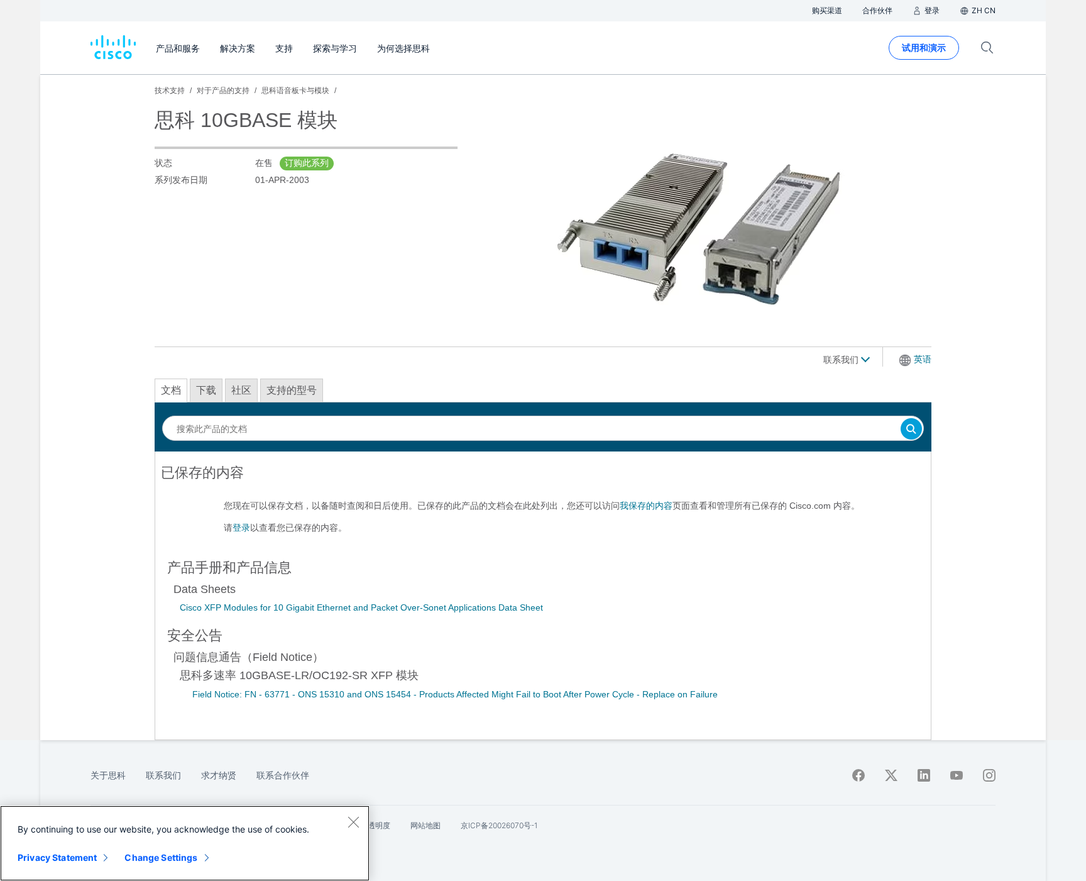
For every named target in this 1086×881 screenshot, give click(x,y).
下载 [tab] (206, 390)
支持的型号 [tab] (291, 390)
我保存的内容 (646, 506)
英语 (922, 359)
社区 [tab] (241, 390)
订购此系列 (307, 163)
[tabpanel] (543, 505)
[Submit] (911, 429)
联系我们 (842, 360)
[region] (185, 843)
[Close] (353, 822)
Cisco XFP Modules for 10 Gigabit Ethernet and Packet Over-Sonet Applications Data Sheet (361, 607)
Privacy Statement (57, 857)
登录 (241, 528)
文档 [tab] (171, 390)
